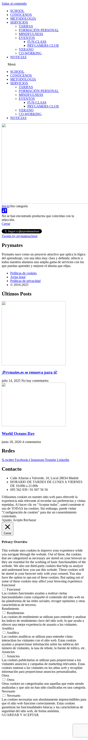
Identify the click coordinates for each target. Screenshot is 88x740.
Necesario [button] (8, 691)
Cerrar (6, 223)
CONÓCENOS (21, 14)
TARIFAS (26, 26)
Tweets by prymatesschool (19, 236)
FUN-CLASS (36, 41)
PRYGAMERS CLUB (43, 45)
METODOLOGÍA (23, 18)
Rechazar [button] (29, 520)
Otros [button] (5, 675)
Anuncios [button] (8, 652)
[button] (44, 64)
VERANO (26, 49)
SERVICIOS (19, 22)
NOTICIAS (18, 57)
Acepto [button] (18, 520)
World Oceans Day (18, 433)
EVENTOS (27, 38)
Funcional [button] (8, 585)
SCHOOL (17, 11)
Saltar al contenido (14, 3)
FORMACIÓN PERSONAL (39, 30)
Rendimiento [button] (10, 608)
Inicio (5, 206)
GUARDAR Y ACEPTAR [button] (20, 715)
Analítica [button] (8, 628)
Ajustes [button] (7, 520)
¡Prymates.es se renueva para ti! (29, 372)
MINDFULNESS (31, 34)
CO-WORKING (30, 53)
